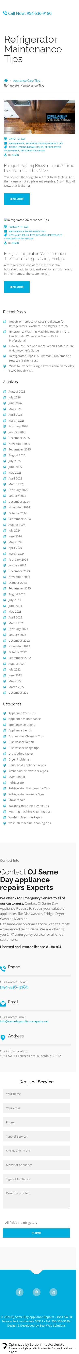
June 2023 (15, 606)
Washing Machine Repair (26, 817)
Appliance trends (20, 730)
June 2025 (15, 467)
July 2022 (15, 669)
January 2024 (17, 565)
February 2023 (18, 629)
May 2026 (15, 409)
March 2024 (17, 553)
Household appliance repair (27, 765)
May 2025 (15, 472)
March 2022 (17, 687)
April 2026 (15, 415)
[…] (28, 186)
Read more (17, 199)
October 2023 (18, 583)
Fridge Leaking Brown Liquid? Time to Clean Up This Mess (39, 168)
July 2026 (15, 397)
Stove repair (17, 800)
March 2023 (17, 623)
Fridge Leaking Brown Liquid (26, 147)
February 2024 (18, 559)
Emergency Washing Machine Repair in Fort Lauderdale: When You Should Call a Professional (39, 336)
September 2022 (20, 658)
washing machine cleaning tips (30, 811)
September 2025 (20, 449)
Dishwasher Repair (21, 742)
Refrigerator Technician (18, 238)
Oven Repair (17, 777)
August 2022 (17, 664)
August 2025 (17, 455)
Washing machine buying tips (29, 806)
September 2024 (20, 519)
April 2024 (15, 548)
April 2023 (15, 617)
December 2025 (19, 438)
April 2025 (15, 478)
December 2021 (19, 692)
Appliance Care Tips (22, 713)
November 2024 (19, 507)
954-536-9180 (14, 986)
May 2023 (15, 611)
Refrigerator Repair (33, 150)
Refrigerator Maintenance (46, 235)
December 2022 (19, 640)
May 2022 (15, 681)
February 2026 (18, 426)
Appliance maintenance (25, 719)
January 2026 (17, 432)
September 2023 (20, 588)
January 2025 (17, 496)
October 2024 (18, 513)
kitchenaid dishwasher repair (28, 771)
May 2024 (15, 542)
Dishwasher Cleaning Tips (26, 736)
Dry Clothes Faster (21, 753)
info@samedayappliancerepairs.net (24, 1021)
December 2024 (19, 501)
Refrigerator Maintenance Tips (44, 143)
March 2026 (17, 420)
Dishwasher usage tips (24, 748)
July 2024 (15, 530)
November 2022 (19, 646)
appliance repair (19, 235)
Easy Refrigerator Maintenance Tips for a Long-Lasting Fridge (35, 256)
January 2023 (17, 635)
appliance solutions (22, 725)
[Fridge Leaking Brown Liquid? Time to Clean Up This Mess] (39, 117)
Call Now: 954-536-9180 (29, 13)
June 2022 (15, 675)
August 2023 (17, 594)
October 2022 (18, 652)
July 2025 (15, 461)
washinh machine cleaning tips (30, 823)
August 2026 (17, 391)
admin (15, 154)
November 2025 (19, 444)
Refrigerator (17, 143)
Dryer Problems (19, 759)
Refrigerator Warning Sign (26, 794)
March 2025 (17, 484)
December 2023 (19, 571)
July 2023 (15, 600)
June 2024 (15, 536)
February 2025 (18, 490)
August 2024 (17, 525)
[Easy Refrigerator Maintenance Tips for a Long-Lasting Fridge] (26, 220)
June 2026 (15, 403)
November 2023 (19, 577)
